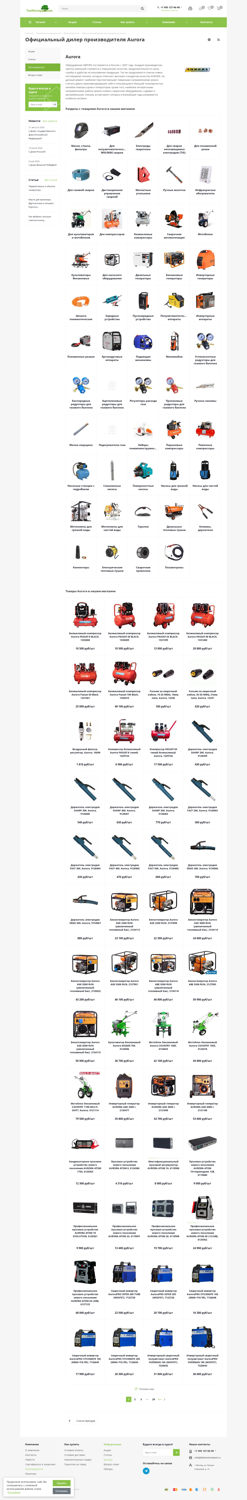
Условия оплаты (73, 1450)
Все (159, 1399)
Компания (32, 1444)
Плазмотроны (174, 567)
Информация (112, 1444)
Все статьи (51, 180)
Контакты (30, 1454)
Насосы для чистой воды (205, 487)
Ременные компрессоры (205, 446)
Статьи (108, 1454)
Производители (34, 1469)
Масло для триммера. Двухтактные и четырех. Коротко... (41, 203)
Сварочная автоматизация (174, 235)
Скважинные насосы (112, 487)
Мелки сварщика (81, 445)
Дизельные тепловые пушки (174, 528)
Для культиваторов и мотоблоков (81, 235)
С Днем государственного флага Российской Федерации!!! (42, 134)
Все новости (50, 121)
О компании (32, 1450)
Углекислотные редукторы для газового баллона (205, 360)
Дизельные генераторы (143, 276)
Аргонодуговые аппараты (112, 358)
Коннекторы (81, 567)
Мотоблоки (205, 234)
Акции (107, 1450)
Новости (30, 1459)
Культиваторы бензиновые (81, 276)
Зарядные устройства (112, 317)
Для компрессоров (112, 234)
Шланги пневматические (81, 317)
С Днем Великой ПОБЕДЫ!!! (43, 164)
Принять (62, 1483)
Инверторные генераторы (205, 276)
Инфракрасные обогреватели (205, 191)
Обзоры (108, 1469)
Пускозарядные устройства (143, 317)
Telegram (146, 1471)
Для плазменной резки (205, 147)
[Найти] (142, 8)
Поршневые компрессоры (174, 446)
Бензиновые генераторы (174, 276)
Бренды (108, 1459)
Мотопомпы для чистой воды (112, 528)
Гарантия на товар (75, 1464)
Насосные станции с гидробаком (81, 487)
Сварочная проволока (143, 569)
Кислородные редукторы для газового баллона (81, 404)
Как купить (71, 1444)
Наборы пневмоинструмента (143, 446)
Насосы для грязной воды (174, 487)
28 (153, 1399)
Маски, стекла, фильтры (81, 147)
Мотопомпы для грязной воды (81, 528)
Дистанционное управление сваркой (112, 193)
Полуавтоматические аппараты (174, 317)
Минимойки (174, 356)
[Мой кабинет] (190, 9)
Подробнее (14, 1492)
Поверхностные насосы (143, 487)
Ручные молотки (174, 190)
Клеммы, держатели (205, 528)
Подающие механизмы (143, 358)
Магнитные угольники (143, 191)
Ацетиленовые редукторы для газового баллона (112, 404)
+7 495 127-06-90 (170, 7)
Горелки (143, 526)
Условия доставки (74, 1454)
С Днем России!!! (37, 151)
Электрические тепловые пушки (112, 569)
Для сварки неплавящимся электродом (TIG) (174, 149)
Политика (30, 1473)
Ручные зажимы (205, 400)
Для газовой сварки (81, 190)
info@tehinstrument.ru (208, 1457)
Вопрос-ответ (111, 1464)
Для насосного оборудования (112, 276)
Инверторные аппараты (205, 317)
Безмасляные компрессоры (143, 235)
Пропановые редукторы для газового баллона (174, 404)
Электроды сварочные (143, 147)
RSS (218, 39)
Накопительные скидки (77, 1459)
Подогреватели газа (112, 445)
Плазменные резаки (81, 356)
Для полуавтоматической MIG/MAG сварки (112, 149)
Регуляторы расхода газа (143, 402)
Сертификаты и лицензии (40, 1464)
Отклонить (61, 1491)
